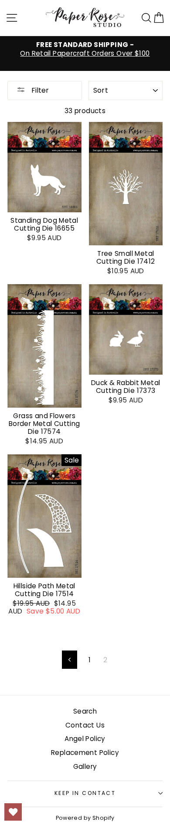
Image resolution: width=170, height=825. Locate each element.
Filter (39, 90)
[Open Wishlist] (13, 812)
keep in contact (85, 793)
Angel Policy (85, 738)
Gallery (85, 766)
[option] (85, 49)
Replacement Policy (85, 752)
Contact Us (85, 725)
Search (85, 711)
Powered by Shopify (85, 818)
